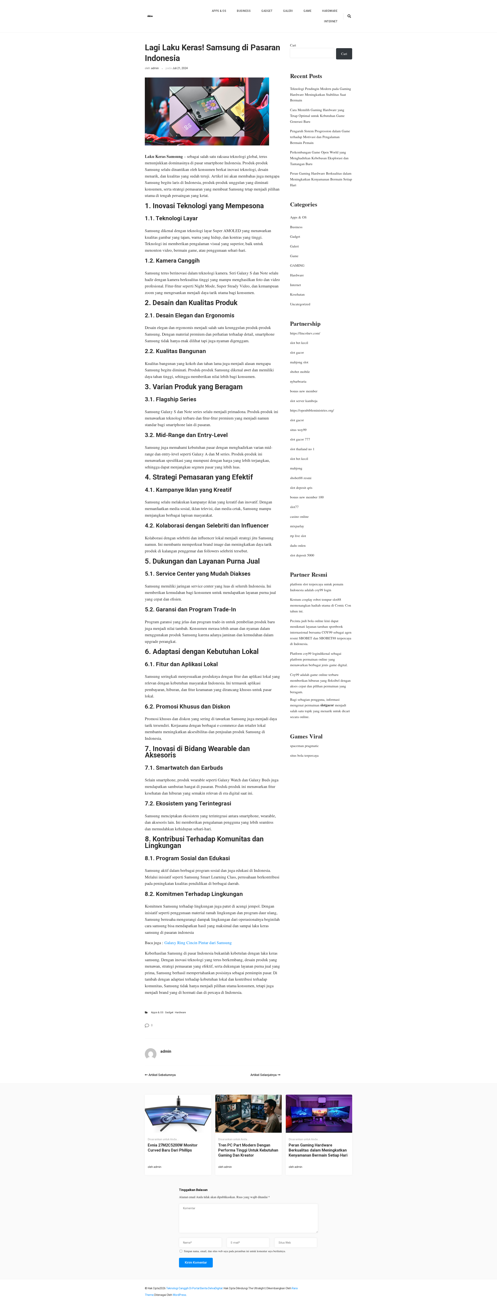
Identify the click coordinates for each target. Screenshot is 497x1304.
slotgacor (327, 705)
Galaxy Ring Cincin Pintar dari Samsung (198, 942)
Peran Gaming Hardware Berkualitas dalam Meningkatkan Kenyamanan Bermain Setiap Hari (321, 179)
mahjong (296, 468)
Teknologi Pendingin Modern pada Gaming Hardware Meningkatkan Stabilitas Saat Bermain (320, 94)
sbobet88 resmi (300, 477)
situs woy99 (298, 429)
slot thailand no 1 (302, 449)
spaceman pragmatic (304, 745)
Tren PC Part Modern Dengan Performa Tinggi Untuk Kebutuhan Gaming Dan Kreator (248, 1150)
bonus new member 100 (307, 497)
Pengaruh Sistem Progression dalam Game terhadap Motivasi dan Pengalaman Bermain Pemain (320, 137)
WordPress (179, 1294)
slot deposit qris (301, 487)
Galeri (288, 10)
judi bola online (312, 620)
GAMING (297, 265)
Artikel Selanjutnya (263, 1075)
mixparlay (297, 526)
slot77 (294, 506)
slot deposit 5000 (302, 555)
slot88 (337, 599)
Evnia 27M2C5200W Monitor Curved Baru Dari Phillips (173, 1148)
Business (244, 10)
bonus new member (303, 391)
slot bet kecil (299, 342)
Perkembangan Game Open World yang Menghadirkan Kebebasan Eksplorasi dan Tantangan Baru (319, 158)
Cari (293, 45)
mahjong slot (299, 362)
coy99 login (323, 590)
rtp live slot (298, 535)
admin (155, 68)
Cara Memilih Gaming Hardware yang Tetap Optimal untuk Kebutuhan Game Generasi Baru (317, 115)
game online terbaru (324, 674)
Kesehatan (297, 294)
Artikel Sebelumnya (162, 1075)
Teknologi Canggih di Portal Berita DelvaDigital (194, 1288)
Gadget (266, 10)
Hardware (329, 10)
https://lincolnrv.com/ (305, 333)
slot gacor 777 (300, 439)
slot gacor (297, 352)
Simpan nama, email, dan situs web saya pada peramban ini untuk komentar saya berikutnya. (235, 1251)
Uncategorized (300, 304)
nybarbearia (298, 381)
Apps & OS (219, 10)
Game (307, 10)
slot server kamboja (303, 400)
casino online (299, 516)
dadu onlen (298, 545)
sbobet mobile (300, 371)
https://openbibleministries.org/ (312, 410)
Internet (330, 21)
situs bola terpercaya (304, 755)
